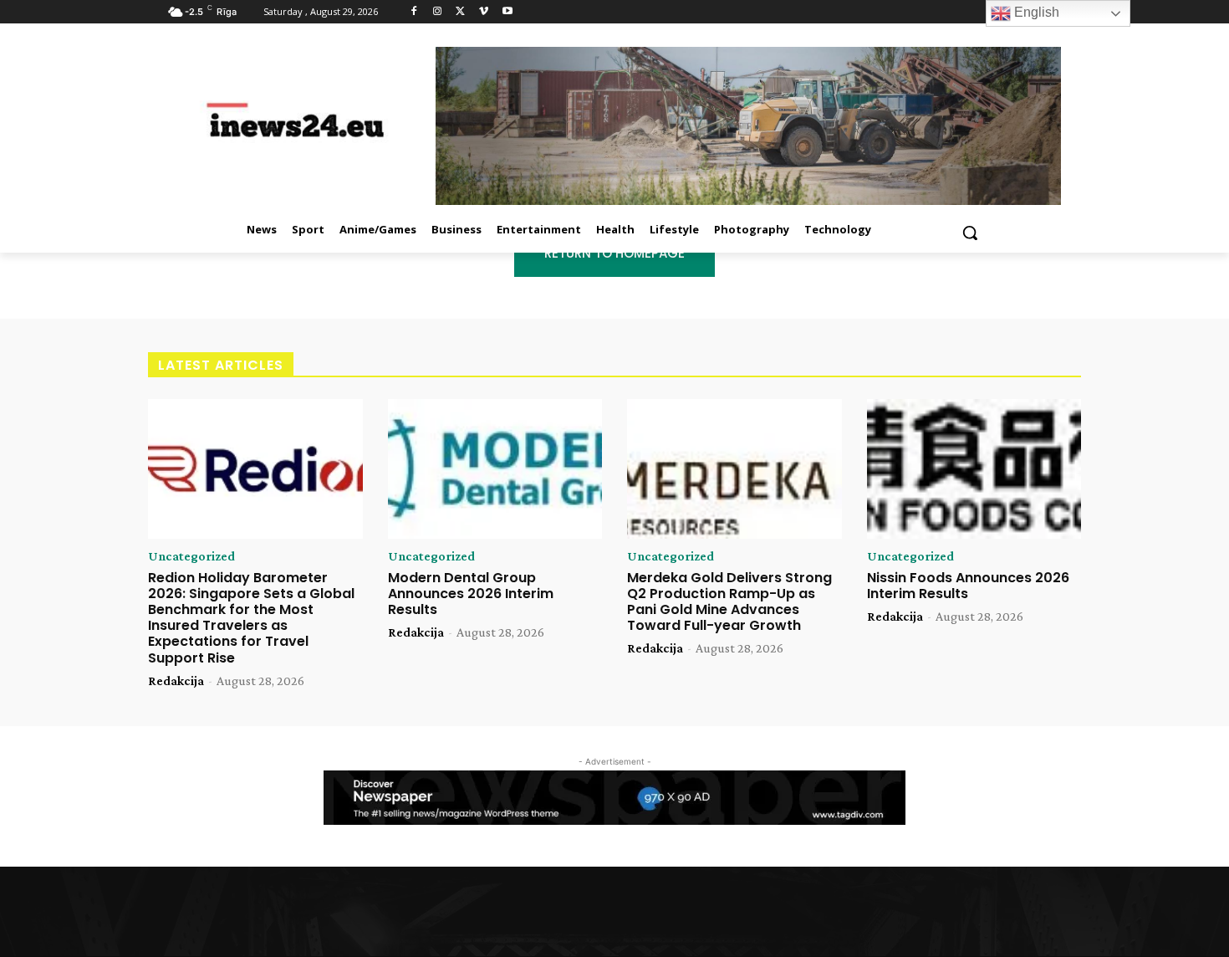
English (1035, 12)
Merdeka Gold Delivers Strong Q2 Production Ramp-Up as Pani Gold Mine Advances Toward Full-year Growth (729, 602)
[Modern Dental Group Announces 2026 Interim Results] (495, 469)
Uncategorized (191, 556)
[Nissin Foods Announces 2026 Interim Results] (974, 469)
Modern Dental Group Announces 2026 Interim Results (470, 593)
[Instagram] (437, 12)
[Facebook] (414, 12)
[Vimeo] (483, 12)
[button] (970, 232)
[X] (461, 12)
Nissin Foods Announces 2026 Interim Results (968, 585)
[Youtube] (507, 12)
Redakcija (176, 680)
